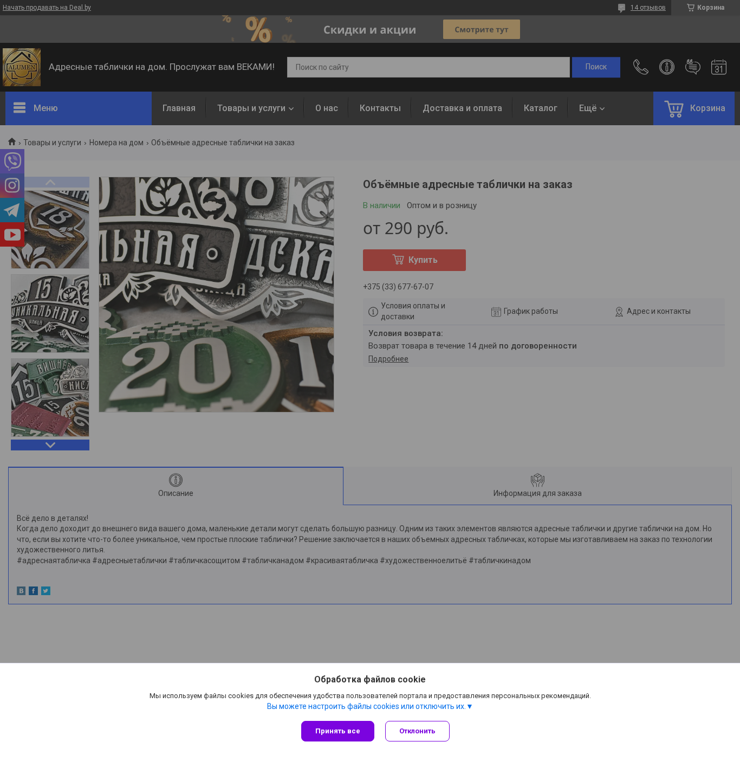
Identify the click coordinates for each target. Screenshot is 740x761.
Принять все (337, 731)
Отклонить (417, 731)
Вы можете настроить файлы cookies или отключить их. (366, 706)
